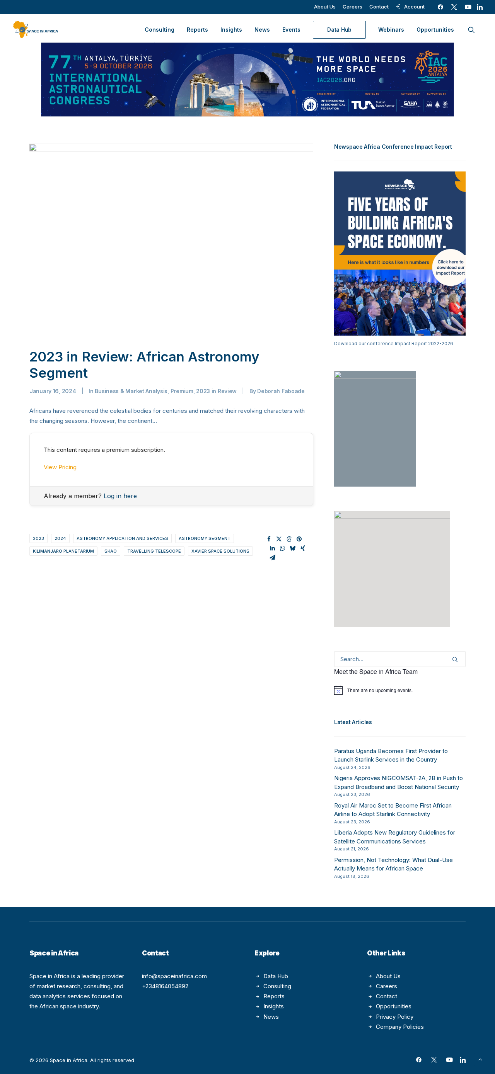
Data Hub (275, 976)
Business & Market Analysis (131, 391)
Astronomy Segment (204, 538)
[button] (440, 7)
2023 (38, 538)
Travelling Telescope (154, 551)
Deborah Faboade (281, 391)
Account (414, 6)
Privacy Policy (394, 1016)
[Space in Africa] (35, 29)
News (262, 29)
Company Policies (400, 1026)
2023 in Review (216, 391)
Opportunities (435, 29)
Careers (352, 6)
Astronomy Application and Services (122, 538)
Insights (231, 29)
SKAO (110, 551)
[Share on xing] (302, 548)
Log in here (120, 496)
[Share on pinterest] (299, 539)
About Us (325, 6)
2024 (60, 538)
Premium (182, 391)
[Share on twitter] (279, 539)
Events (291, 29)
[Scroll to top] (480, 1058)
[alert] (400, 690)
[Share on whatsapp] (282, 548)
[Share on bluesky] (292, 548)
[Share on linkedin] (272, 548)
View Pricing (60, 467)
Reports (197, 29)
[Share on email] (272, 557)
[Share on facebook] (269, 539)
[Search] (400, 659)
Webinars (391, 29)
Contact (379, 6)
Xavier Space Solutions (220, 551)
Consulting (159, 29)
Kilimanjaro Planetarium (63, 551)
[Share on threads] (289, 539)
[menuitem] (324, 6)
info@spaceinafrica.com (174, 976)
